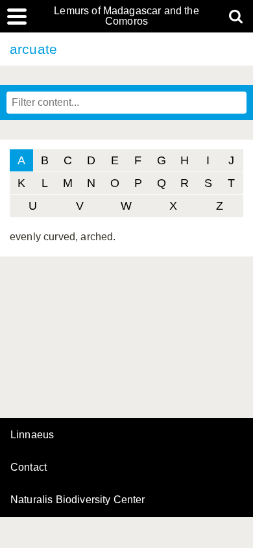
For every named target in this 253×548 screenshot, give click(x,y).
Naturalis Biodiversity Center (77, 500)
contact (28, 467)
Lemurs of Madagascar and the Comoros (126, 16)
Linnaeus (32, 435)
